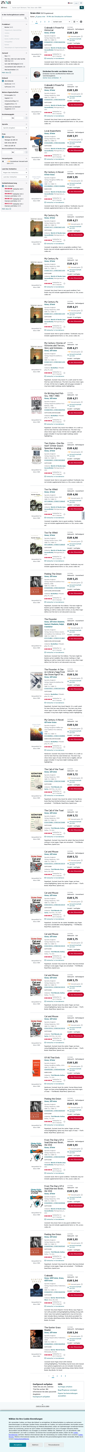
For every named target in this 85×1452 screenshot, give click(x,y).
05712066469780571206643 (54, 501)
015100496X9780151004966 (54, 186)
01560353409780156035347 (54, 588)
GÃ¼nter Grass (50, 722)
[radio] (3, 84)
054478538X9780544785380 (54, 1069)
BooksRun (54, 368)
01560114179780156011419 (54, 227)
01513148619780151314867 (54, 638)
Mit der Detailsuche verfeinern (60, 16)
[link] (81, 21)
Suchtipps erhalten (65, 1387)
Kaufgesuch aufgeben (41, 1397)
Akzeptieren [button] (18, 1445)
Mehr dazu (5, 72)
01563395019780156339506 (54, 1157)
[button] (32, 22)
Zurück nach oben (42, 1406)
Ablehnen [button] (35, 1445)
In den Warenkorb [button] (75, 47)
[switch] (4, 161)
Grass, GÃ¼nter (50, 350)
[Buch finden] (82, 7)
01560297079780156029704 (54, 42)
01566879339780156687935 (54, 410)
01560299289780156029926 (54, 1344)
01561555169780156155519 (54, 863)
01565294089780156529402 (54, 143)
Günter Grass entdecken (51, 78)
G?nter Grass (49, 175)
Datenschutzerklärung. (21, 1439)
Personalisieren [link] (54, 1445)
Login (76, 3)
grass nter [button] (41, 16)
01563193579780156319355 (54, 688)
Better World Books (58, 1350)
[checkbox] (3, 27)
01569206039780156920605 (54, 460)
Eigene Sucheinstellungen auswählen (68, 1394)
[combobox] (45, 7)
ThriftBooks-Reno (57, 869)
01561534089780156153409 (54, 781)
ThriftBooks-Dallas (58, 828)
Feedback (83, 515)
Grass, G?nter (49, 33)
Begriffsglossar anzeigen (67, 1390)
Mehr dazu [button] (5, 209)
